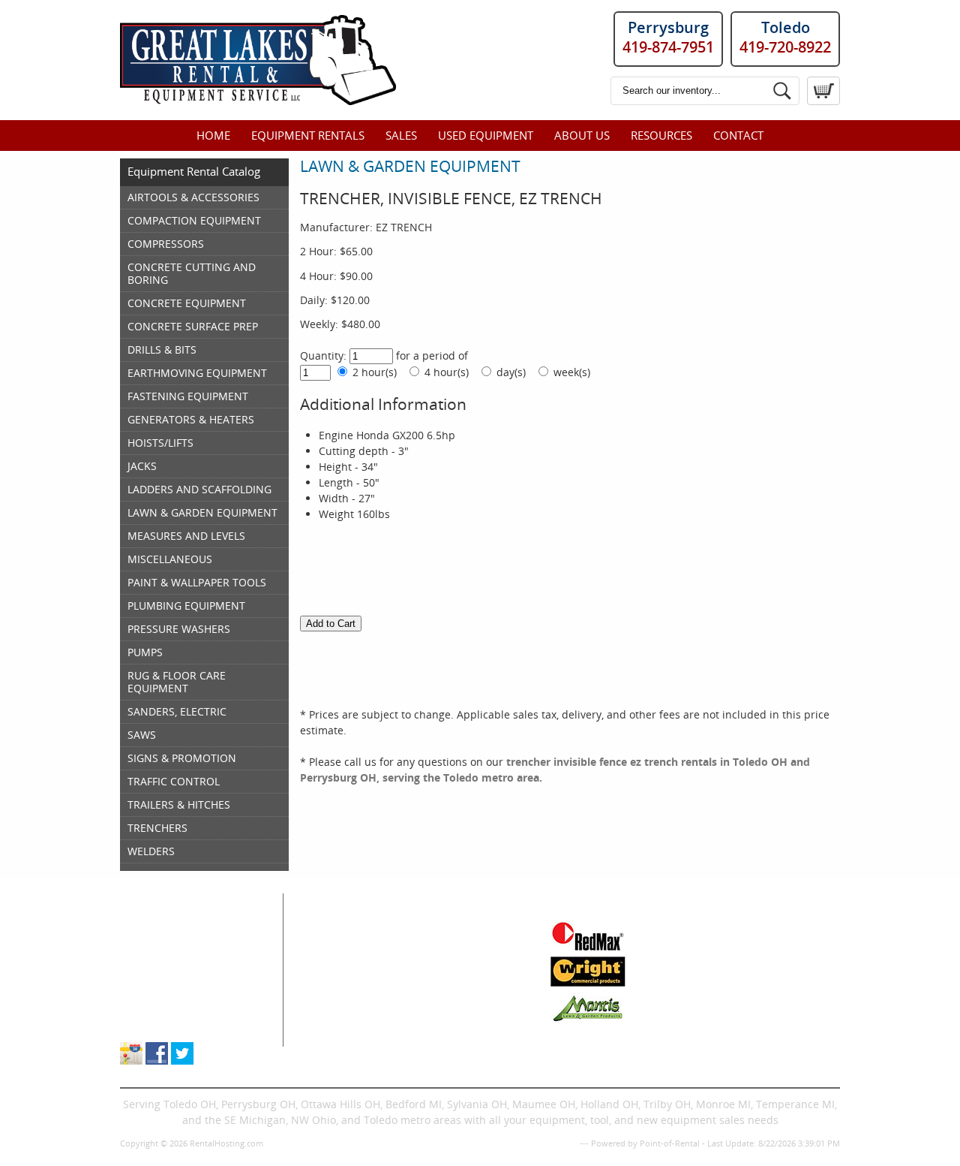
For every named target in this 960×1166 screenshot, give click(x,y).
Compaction (336, 960)
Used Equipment (485, 135)
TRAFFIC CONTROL (174, 781)
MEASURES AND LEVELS (186, 536)
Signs (428, 1023)
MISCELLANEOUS (170, 559)
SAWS (142, 735)
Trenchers (331, 1023)
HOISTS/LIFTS (161, 442)
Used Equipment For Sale (183, 960)
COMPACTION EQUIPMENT (194, 220)
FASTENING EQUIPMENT (188, 396)
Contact (738, 135)
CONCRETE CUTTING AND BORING (192, 273)
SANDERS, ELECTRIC (177, 711)
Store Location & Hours (177, 1023)
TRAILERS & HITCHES (179, 804)
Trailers (434, 1039)
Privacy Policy (551, 1143)
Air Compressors (347, 928)
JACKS (142, 466)
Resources (661, 135)
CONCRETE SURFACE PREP (193, 326)
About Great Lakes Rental (183, 1007)
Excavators (332, 1007)
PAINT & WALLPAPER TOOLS (197, 582)
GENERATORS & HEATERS (191, 419)
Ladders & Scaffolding (470, 960)
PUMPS (145, 652)
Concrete (328, 976)
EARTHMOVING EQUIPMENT (197, 373)
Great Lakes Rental (188, 900)
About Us (582, 135)
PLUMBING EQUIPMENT (186, 605)
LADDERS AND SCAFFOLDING (200, 489)
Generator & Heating (466, 944)
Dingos (323, 1039)
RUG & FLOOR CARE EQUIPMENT (177, 681)
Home (213, 135)
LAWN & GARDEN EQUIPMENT (203, 512)
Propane (436, 976)
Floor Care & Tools (460, 928)
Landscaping (446, 991)
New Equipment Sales (175, 976)
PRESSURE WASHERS (179, 629)
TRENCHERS (158, 828)
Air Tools (328, 944)
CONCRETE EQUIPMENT (187, 303)
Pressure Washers (460, 1007)
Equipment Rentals (307, 135)
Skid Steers (334, 991)
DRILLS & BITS (162, 349)
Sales (401, 135)
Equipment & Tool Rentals (185, 944)
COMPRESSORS (166, 244)
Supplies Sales (156, 991)
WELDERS (151, 851)
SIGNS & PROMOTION (182, 758)
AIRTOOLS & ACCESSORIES (194, 197)
